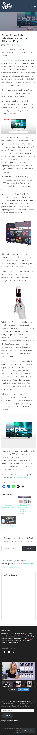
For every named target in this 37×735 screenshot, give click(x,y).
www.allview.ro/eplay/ (21, 477)
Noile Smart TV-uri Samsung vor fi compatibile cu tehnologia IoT (23, 508)
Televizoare (18, 45)
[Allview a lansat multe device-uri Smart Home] (8, 520)
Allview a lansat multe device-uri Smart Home (8, 526)
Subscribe (7, 716)
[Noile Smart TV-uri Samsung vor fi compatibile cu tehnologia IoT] (25, 500)
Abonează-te (29, 548)
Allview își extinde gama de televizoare (7, 506)
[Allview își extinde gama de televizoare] (8, 500)
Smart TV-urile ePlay (9, 60)
